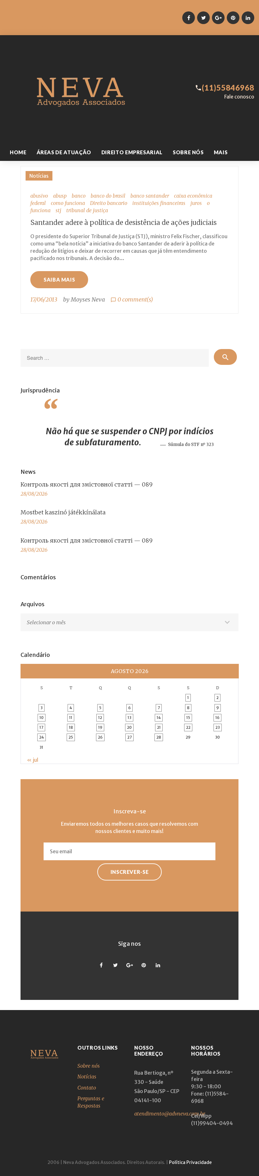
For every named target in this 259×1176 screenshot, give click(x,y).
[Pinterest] (233, 17)
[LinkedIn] (248, 17)
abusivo (39, 196)
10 (41, 717)
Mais (221, 152)
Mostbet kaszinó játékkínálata (63, 512)
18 (71, 727)
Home (14, 7)
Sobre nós (19, 17)
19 (100, 727)
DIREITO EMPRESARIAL (103, 7)
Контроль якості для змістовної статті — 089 (87, 484)
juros (196, 203)
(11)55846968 (228, 87)
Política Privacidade (190, 1162)
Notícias (137, 17)
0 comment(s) (132, 299)
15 (188, 717)
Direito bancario (108, 203)
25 (71, 737)
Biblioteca (49, 17)
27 (129, 737)
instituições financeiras (158, 203)
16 (217, 717)
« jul (32, 760)
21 (159, 727)
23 (217, 727)
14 (159, 717)
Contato (17, 27)
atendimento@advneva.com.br (169, 1113)
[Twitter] (203, 17)
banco (79, 196)
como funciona (68, 203)
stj (58, 210)
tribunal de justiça (87, 210)
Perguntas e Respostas (94, 17)
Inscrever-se (130, 872)
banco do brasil (108, 196)
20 (129, 727)
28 (158, 737)
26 (100, 737)
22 (188, 727)
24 (41, 737)
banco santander (149, 196)
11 (70, 717)
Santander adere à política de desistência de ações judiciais (123, 222)
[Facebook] (188, 17)
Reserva (42, 27)
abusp (60, 196)
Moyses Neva (88, 299)
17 (41, 727)
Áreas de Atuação (48, 7)
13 (129, 717)
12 (100, 717)
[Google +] (218, 17)
